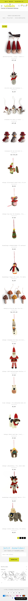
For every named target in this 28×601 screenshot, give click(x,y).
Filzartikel (10, 18)
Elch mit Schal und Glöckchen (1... (14, 88)
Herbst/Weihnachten (20, 18)
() (19, 1)
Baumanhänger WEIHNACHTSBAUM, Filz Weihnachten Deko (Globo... (14, 245)
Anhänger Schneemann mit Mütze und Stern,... (14, 340)
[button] (1, 6)
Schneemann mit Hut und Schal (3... (14, 151)
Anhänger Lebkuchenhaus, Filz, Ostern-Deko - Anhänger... (14, 465)
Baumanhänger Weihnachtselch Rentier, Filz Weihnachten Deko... (14, 497)
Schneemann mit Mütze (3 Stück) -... (14, 119)
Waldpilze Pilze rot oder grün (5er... (14, 308)
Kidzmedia (10, 589)
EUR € (6, 1)
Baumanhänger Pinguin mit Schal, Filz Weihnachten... (14, 277)
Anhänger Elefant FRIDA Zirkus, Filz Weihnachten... (14, 528)
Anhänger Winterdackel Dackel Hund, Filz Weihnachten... (14, 182)
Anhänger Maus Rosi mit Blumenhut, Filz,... (14, 214)
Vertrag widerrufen (21, 598)
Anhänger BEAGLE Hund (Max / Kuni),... (14, 434)
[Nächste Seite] (25, 538)
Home (4, 18)
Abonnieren (14, 559)
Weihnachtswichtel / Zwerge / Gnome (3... (14, 56)
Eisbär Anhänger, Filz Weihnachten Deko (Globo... (14, 403)
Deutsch (11, 1)
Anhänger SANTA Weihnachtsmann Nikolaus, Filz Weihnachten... (14, 371)
